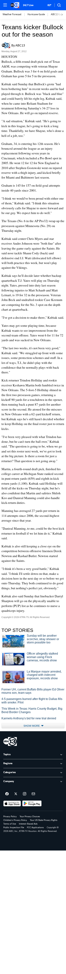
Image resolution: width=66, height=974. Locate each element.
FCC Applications (35, 827)
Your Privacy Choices (30, 816)
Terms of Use (9, 824)
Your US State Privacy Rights (43, 820)
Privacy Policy (10, 816)
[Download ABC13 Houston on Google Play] (32, 803)
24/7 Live (28, 5)
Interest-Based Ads (28, 824)
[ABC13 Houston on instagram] (24, 794)
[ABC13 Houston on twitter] (15, 794)
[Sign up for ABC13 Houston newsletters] (33, 794)
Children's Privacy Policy (15, 820)
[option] (15, 14)
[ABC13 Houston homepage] (14, 5)
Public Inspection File (13, 827)
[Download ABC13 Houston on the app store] (12, 803)
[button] (5, 5)
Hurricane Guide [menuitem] (36, 14)
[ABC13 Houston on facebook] (7, 794)
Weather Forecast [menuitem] (12, 14)
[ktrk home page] (10, 741)
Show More (32, 725)
